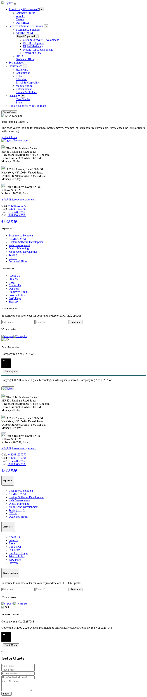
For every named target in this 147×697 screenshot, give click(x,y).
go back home (9, 137)
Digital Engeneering (27, 36)
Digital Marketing (33, 46)
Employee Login (18, 291)
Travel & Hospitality (27, 82)
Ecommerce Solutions (28, 29)
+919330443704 (17, 215)
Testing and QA (32, 52)
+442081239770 (17, 205)
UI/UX (20, 56)
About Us (24, 9)
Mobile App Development (38, 49)
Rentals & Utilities (26, 92)
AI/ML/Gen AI (24, 32)
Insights (13, 95)
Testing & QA (17, 254)
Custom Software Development (41, 39)
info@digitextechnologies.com (18, 199)
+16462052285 (16, 212)
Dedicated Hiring (25, 59)
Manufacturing (24, 85)
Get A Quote (9, 112)
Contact (27, 105)
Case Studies (23, 99)
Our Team (14, 288)
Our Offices (22, 22)
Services (26, 26)
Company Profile (25, 12)
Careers (20, 19)
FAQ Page (15, 298)
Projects (13, 278)
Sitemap (13, 301)
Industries (14, 65)
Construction (23, 72)
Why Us (20, 16)
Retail (19, 76)
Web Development (33, 43)
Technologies (16, 62)
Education (21, 79)
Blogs (19, 102)
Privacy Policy (17, 295)
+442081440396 (17, 208)
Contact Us (15, 285)
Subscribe (76, 322)
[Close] (2, 651)
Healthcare (22, 69)
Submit (6, 693)
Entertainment (24, 89)
